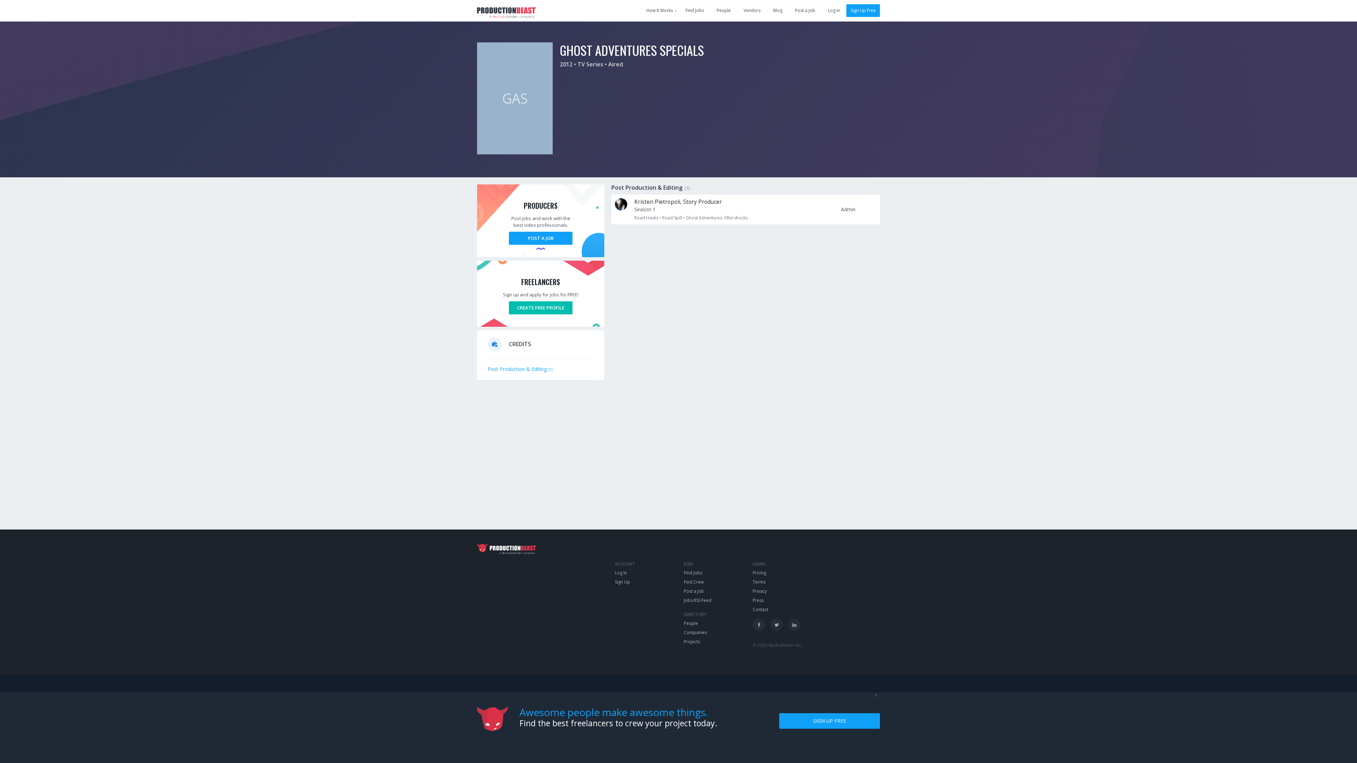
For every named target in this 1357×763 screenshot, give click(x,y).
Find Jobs (695, 10)
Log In (621, 573)
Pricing (759, 573)
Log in (834, 10)
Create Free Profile (540, 307)
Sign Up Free (863, 10)
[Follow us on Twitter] (776, 625)
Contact (760, 610)
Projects (692, 642)
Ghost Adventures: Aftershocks (717, 218)
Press (758, 600)
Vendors (752, 10)
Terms (759, 582)
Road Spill (672, 218)
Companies (695, 632)
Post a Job (805, 10)
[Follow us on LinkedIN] (794, 625)
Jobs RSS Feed (697, 600)
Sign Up (622, 582)
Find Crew (694, 582)
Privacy (760, 591)
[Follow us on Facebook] (759, 625)
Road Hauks (646, 218)
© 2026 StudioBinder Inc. (777, 645)
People (724, 10)
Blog (777, 10)
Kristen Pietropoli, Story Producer (678, 202)
